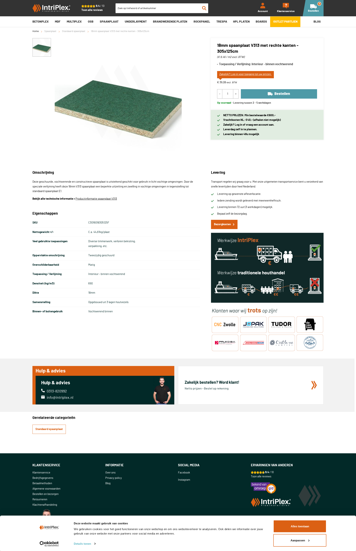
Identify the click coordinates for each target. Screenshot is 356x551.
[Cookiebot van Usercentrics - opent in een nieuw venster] (49, 544)
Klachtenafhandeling (44, 504)
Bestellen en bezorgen (45, 494)
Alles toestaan (300, 526)
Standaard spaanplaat (73, 31)
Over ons (110, 472)
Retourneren (39, 499)
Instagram (184, 479)
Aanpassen (298, 540)
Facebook (184, 472)
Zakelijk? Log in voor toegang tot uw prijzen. (245, 74)
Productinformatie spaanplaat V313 (96, 198)
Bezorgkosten (222, 224)
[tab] (68, 465)
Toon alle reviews (92, 10)
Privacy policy (113, 478)
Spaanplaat (50, 31)
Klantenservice (41, 472)
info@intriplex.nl (60, 397)
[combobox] (162, 8)
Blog (108, 483)
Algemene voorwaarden (46, 488)
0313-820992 (57, 391)
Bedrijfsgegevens (42, 478)
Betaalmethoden (42, 483)
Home (35, 31)
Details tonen (82, 543)
